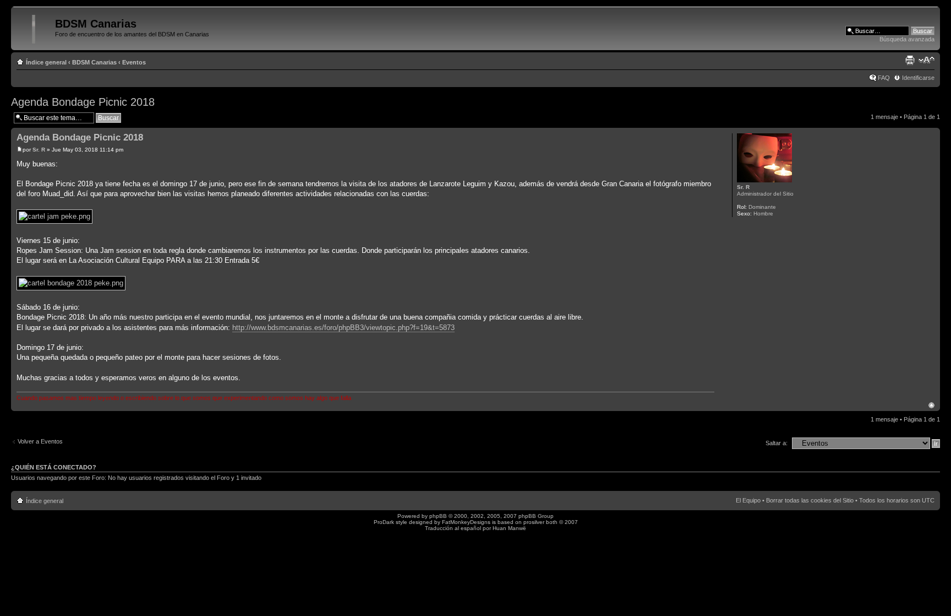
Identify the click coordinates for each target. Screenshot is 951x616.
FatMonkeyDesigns (466, 522)
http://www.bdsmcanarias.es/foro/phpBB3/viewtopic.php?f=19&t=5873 (343, 327)
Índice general (46, 62)
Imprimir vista (910, 60)
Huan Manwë (509, 528)
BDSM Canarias (94, 62)
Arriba (931, 405)
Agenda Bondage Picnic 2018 (83, 102)
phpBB (438, 516)
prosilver (533, 522)
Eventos (134, 62)
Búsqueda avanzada (906, 39)
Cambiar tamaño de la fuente (926, 60)
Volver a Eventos (40, 441)
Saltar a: (777, 443)
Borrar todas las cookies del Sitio (810, 500)
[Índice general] (34, 27)
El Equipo (748, 500)
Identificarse (918, 77)
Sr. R (38, 150)
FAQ (884, 77)
